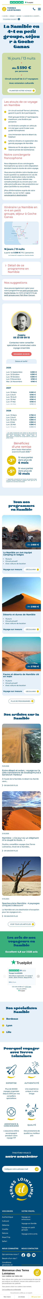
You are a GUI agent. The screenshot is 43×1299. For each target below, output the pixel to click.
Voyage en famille (29, 1223)
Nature (5, 1233)
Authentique (7, 1217)
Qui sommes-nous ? (10, 1254)
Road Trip (6, 1237)
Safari (4, 1241)
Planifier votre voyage (20, 91)
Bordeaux (12, 1018)
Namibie (18, 16)
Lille (8, 1032)
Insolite (5, 1229)
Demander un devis (21, 354)
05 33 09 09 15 (21, 337)
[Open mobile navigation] (39, 9)
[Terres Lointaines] (11, 9)
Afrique (12, 16)
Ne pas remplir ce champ (12, 1162)
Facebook (23, 1254)
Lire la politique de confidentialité (11, 1289)
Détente (5, 1225)
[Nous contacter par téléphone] (34, 9)
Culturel (5, 1221)
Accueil (5, 16)
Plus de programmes (20, 701)
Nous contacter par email (34, 1255)
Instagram (28, 1254)
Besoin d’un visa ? (9, 1258)
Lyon (9, 1025)
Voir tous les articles (20, 924)
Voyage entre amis (29, 1234)
